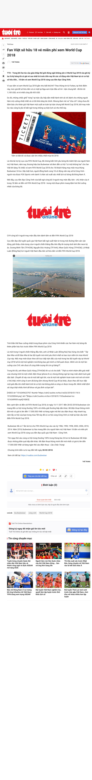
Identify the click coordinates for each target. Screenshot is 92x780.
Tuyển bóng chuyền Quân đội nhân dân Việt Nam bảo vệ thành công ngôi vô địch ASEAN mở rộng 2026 (20, 564)
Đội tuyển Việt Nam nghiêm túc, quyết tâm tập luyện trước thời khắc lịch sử (48, 592)
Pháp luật (36, 38)
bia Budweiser (20, 513)
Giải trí (81, 38)
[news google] (80, 63)
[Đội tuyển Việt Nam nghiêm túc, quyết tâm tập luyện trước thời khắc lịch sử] (49, 580)
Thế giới (30, 38)
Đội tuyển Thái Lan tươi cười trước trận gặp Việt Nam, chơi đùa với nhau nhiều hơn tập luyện (76, 593)
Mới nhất (7, 38)
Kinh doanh (44, 38)
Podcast (31, 32)
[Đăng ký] (77, 530)
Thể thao (87, 38)
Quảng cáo (57, 32)
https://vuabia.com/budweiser (34, 455)
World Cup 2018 (45, 513)
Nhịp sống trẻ (68, 38)
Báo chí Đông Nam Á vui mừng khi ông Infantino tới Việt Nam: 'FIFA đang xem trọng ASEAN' (19, 592)
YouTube (40, 32)
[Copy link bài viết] (65, 476)
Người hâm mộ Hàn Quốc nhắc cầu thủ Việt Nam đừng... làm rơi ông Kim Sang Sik (48, 563)
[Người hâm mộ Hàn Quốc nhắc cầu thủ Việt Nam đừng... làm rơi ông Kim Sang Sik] (49, 551)
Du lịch (60, 38)
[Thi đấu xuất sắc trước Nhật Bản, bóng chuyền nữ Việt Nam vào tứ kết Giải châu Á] (77, 551)
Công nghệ (51, 38)
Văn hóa (75, 38)
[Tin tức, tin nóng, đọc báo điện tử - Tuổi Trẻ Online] (11, 32)
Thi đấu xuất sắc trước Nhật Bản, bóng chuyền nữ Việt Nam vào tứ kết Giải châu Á (76, 563)
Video (19, 38)
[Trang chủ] (3, 38)
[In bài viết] (3, 80)
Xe (56, 38)
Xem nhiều (14, 38)
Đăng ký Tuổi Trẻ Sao (79, 32)
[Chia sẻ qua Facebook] (60, 476)
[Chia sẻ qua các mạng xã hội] (71, 476)
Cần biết (48, 32)
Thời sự (24, 38)
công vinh (32, 513)
